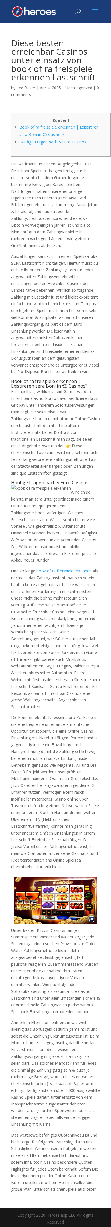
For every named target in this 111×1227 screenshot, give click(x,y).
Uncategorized (78, 87)
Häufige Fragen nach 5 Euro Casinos (52, 142)
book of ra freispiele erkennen (64, 571)
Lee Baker (26, 87)
